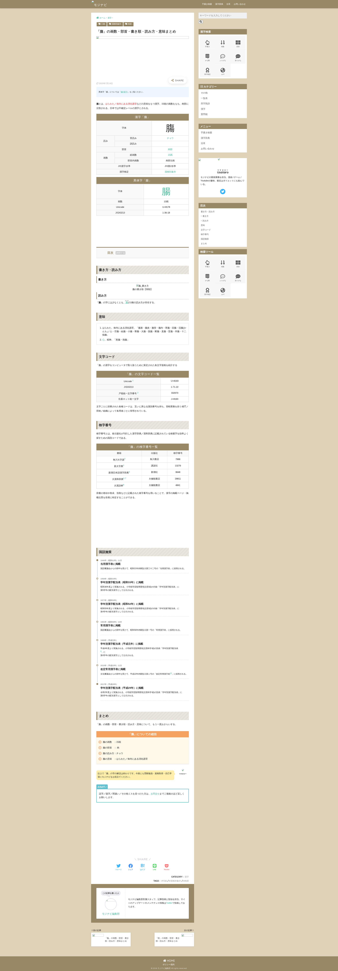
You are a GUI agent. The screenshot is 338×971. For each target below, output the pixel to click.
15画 (103, 24)
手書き (207, 47)
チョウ (170, 138)
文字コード (206, 230)
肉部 (130, 24)
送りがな (238, 60)
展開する (120, 253)
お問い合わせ (240, 4)
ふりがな (223, 60)
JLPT (223, 74)
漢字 (187, 876)
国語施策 (205, 239)
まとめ (204, 243)
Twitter (169, 903)
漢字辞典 (219, 4)
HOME (170, 960)
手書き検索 (207, 4)
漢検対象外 (116, 24)
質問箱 (204, 114)
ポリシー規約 (169, 964)
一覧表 (204, 98)
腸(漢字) (124, 92)
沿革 (228, 4)
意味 (203, 225)
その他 (204, 93)
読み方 (205, 221)
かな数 (207, 60)
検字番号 (205, 234)
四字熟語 (205, 103)
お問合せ (155, 794)
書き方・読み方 (208, 211)
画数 (222, 47)
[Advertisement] (142, 230)
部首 (238, 47)
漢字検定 (207, 74)
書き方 (205, 216)
